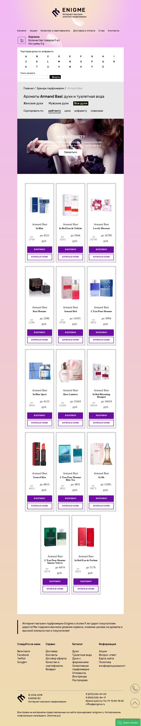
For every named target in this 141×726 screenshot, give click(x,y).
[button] (127, 722)
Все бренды (79, 676)
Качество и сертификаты (55, 30)
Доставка (51, 651)
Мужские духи (59, 103)
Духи (75, 651)
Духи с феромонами (80, 660)
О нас (101, 30)
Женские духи (33, 103)
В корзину (39, 249)
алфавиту (80, 111)
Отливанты (79, 673)
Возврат (51, 669)
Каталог (22, 30)
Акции (33, 30)
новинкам (97, 111)
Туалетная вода (82, 655)
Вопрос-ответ (107, 655)
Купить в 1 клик (39, 257)
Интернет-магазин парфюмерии (43, 623)
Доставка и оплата (84, 30)
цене (67, 111)
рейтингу (54, 111)
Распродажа (80, 680)
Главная (29, 88)
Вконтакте (23, 651)
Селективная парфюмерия (80, 667)
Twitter (21, 658)
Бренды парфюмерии (50, 88)
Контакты (113, 30)
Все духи (80, 103)
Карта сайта (106, 658)
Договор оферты (56, 658)
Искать (56, 77)
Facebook (23, 655)
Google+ (22, 662)
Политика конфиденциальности (111, 664)
